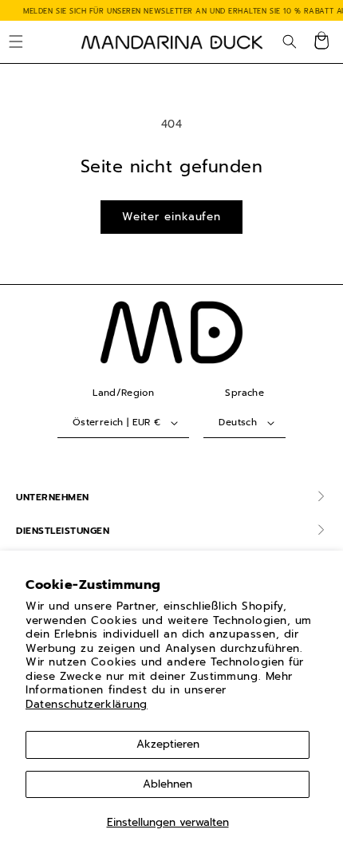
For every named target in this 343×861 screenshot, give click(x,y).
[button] (16, 42)
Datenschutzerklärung (87, 704)
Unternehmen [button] (52, 497)
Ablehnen (167, 784)
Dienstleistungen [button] (62, 530)
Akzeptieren (167, 744)
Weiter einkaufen (171, 216)
